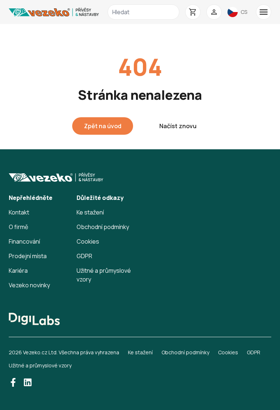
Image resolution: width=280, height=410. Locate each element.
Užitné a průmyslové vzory (40, 365)
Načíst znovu (178, 126)
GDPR (84, 256)
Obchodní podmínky (103, 227)
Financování (24, 241)
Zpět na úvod (102, 126)
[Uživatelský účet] (214, 12)
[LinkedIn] (27, 382)
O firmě (18, 227)
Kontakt (19, 212)
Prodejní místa (28, 256)
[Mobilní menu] (263, 12)
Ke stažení (90, 212)
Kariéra (18, 271)
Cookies (88, 241)
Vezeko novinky (29, 285)
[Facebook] (13, 382)
